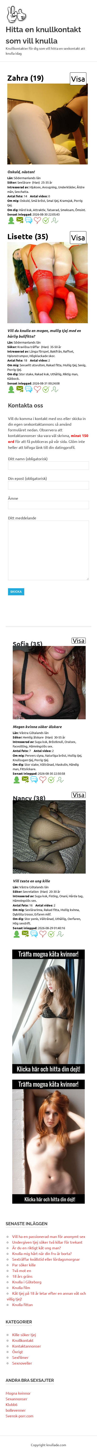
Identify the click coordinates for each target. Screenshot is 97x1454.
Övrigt (17, 1351)
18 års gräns (22, 1276)
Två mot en (21, 1270)
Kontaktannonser (26, 1346)
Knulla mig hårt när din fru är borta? (42, 1253)
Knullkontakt (22, 1340)
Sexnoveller (22, 1363)
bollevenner (16, 1410)
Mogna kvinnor (18, 1393)
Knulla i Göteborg (26, 1281)
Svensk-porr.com (19, 1415)
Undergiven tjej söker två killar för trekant (47, 1242)
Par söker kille (24, 1264)
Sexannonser (16, 1398)
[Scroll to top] (88, 1445)
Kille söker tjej (24, 1334)
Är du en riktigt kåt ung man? (36, 1247)
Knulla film (21, 1287)
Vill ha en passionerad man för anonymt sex (48, 1236)
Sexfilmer (20, 1357)
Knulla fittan (22, 1304)
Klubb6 (11, 1404)
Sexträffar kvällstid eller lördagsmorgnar (46, 1259)
